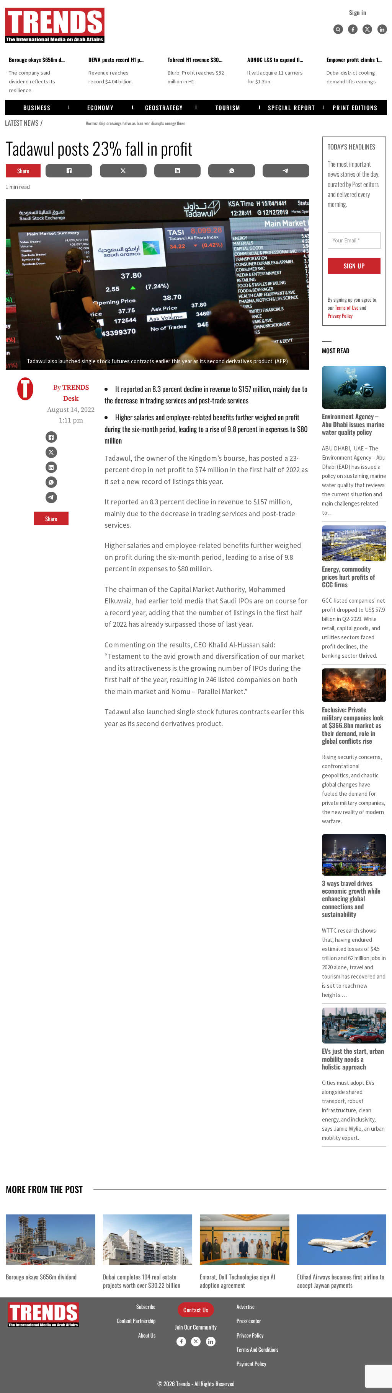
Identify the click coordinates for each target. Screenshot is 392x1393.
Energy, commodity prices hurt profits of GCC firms (348, 576)
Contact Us (195, 1309)
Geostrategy (164, 107)
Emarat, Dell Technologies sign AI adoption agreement (237, 1281)
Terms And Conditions (257, 1349)
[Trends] (55, 25)
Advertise (246, 1306)
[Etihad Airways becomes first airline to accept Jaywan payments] (342, 1239)
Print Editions (355, 107)
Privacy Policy (340, 315)
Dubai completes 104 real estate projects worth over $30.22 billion (141, 1281)
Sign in (357, 12)
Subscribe (145, 1306)
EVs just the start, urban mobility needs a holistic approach (353, 1058)
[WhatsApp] (231, 170)
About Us (146, 1335)
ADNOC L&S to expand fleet (276, 59)
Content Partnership (136, 1321)
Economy (100, 107)
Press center (249, 1321)
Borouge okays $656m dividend (43, 59)
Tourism (228, 107)
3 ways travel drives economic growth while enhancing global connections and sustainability (351, 898)
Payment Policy (251, 1363)
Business (37, 107)
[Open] (338, 29)
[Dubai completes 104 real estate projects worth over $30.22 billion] (148, 1239)
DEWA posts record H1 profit (119, 59)
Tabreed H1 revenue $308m (196, 59)
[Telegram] (286, 170)
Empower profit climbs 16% (356, 59)
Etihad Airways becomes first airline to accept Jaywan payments (340, 1281)
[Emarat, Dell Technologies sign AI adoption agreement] (244, 1239)
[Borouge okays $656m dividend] (50, 1239)
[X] (123, 170)
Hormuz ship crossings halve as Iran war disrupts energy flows (98, 123)
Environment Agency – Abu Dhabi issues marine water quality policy (353, 424)
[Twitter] (367, 29)
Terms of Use (346, 307)
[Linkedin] (382, 29)
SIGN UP (354, 265)
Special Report (291, 107)
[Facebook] (353, 29)
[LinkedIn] (177, 170)
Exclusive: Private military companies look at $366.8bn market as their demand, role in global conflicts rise (353, 725)
